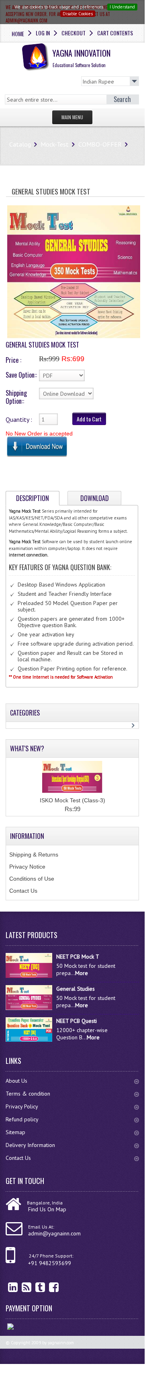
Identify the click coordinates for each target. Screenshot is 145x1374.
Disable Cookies (78, 13)
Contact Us (23, 890)
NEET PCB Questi (76, 1020)
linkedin (7, 1287)
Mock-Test (55, 144)
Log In (43, 33)
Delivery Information (30, 1145)
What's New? (27, 748)
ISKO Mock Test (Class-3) (72, 800)
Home (18, 33)
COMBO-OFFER (100, 144)
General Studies (75, 988)
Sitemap (15, 1132)
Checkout (73, 33)
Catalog (20, 144)
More (81, 973)
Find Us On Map (47, 1209)
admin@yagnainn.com (54, 1233)
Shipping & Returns (33, 854)
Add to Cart (89, 419)
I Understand (122, 7)
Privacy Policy (22, 1106)
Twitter (34, 1287)
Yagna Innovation (81, 57)
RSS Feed (20, 1287)
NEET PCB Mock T (77, 956)
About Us (16, 1080)
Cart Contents (115, 33)
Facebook (48, 1287)
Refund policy (22, 1119)
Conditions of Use (31, 878)
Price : (13, 360)
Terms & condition (28, 1093)
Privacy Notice (27, 866)
